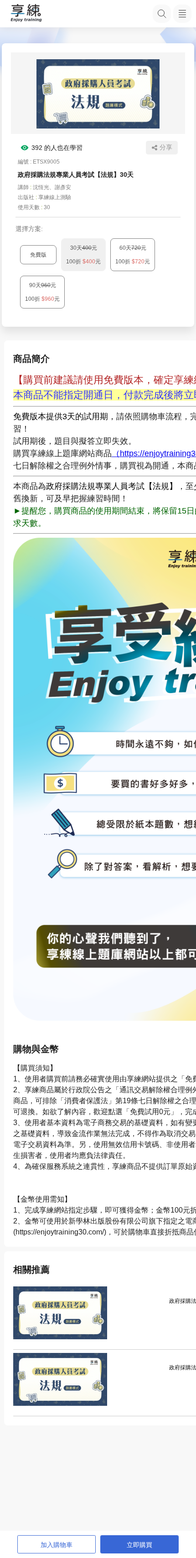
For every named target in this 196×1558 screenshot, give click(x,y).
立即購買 (139, 1545)
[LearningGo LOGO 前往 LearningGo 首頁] (26, 14)
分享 (166, 147)
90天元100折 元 (42, 292)
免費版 (38, 255)
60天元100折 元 (132, 255)
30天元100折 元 (83, 255)
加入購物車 (56, 1544)
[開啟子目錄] (182, 14)
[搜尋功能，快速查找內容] (162, 14)
